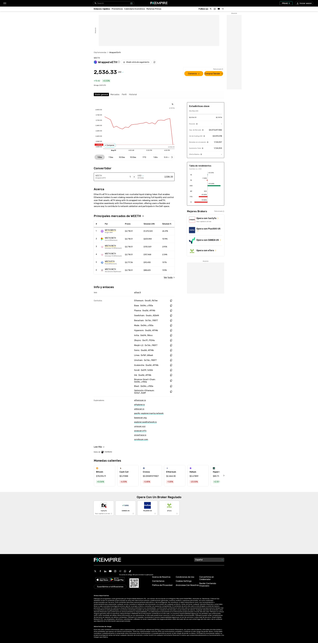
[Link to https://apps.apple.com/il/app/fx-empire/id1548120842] (102, 580)
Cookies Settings (184, 581)
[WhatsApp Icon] (125, 571)
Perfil (124, 94)
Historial (133, 94)
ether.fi (137, 292)
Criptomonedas (100, 52)
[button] (4, 3)
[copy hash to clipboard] (171, 300)
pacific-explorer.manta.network (148, 413)
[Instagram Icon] (115, 571)
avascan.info (140, 431)
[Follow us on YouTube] (218, 8)
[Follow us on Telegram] (222, 8)
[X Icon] (95, 571)
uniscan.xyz (139, 426)
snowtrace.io (140, 435)
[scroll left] (221, 475)
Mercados (114, 94)
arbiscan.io (139, 409)
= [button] (134, 176)
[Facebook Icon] (100, 571)
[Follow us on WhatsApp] (214, 8)
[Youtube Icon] (110, 571)
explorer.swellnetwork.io (145, 422)
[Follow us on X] (210, 8)
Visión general (101, 94)
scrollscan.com (141, 439)
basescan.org (140, 418)
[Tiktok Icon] (130, 571)
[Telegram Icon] (120, 571)
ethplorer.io (139, 404)
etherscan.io (140, 400)
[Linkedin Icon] (105, 571)
